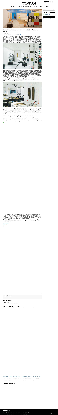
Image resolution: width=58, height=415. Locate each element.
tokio (17, 303)
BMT (54, 413)
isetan (15, 303)
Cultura (31, 6)
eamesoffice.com (6, 223)
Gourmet (15, 6)
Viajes (10, 6)
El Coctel (45, 16)
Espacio (35, 6)
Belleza (27, 6)
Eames (12, 303)
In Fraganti (41, 6)
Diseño (22, 6)
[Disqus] (22, 396)
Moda (19, 6)
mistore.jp (4, 224)
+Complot (47, 6)
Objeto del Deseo (47, 12)
